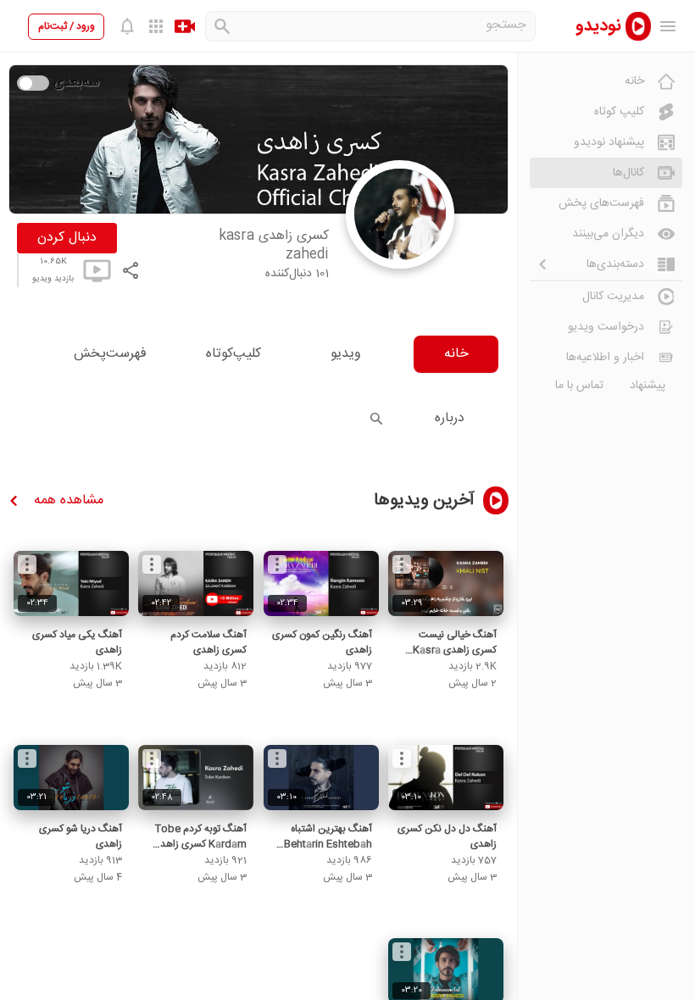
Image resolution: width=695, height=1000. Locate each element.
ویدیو (346, 353)
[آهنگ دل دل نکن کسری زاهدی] (445, 777)
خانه (456, 353)
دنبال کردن (67, 237)
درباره (449, 418)
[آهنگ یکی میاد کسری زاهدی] (71, 583)
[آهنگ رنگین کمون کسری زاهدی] (321, 583)
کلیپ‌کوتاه (233, 353)
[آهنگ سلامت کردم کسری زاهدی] (195, 583)
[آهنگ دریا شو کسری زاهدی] (71, 777)
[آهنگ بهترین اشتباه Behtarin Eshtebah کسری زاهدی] (321, 777)
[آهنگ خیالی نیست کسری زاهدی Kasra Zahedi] (445, 583)
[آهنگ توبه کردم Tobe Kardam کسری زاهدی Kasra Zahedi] (195, 777)
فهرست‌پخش (110, 353)
